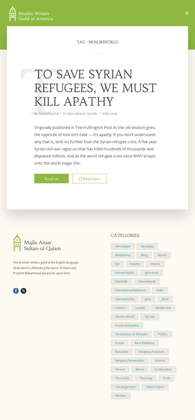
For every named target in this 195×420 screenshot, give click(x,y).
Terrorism (122, 378)
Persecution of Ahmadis (131, 334)
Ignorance (151, 273)
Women (120, 396)
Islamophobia (124, 299)
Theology (146, 378)
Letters (120, 308)
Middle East (163, 308)
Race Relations (144, 343)
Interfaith (121, 281)
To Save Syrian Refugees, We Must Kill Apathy (95, 88)
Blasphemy (122, 255)
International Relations (130, 290)
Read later (91, 179)
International (76, 113)
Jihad (165, 299)
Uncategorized (125, 387)
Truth (166, 378)
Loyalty (140, 308)
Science (160, 361)
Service (120, 369)
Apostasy (147, 246)
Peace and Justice (127, 325)
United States (155, 387)
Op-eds (92, 113)
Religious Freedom (151, 352)
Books (162, 255)
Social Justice (163, 369)
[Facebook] (16, 291)
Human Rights (124, 273)
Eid (117, 264)
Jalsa (148, 299)
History (155, 264)
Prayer (119, 343)
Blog (144, 255)
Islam (159, 290)
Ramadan (121, 352)
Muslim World (124, 317)
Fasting (135, 264)
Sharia (140, 369)
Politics (163, 334)
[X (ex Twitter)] (23, 291)
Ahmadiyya (122, 246)
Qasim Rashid (48, 113)
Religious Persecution (129, 361)
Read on (51, 179)
